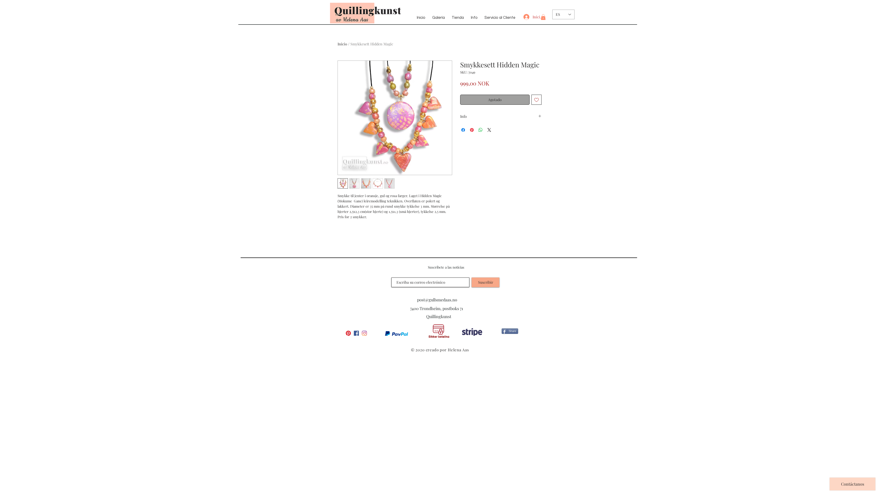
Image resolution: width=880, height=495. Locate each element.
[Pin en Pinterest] (472, 130)
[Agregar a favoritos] (536, 100)
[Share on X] (489, 130)
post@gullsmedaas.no (437, 299)
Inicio (342, 43)
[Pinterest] (348, 333)
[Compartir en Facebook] (463, 130)
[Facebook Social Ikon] (356, 333)
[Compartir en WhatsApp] (480, 130)
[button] (543, 17)
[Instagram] (364, 333)
